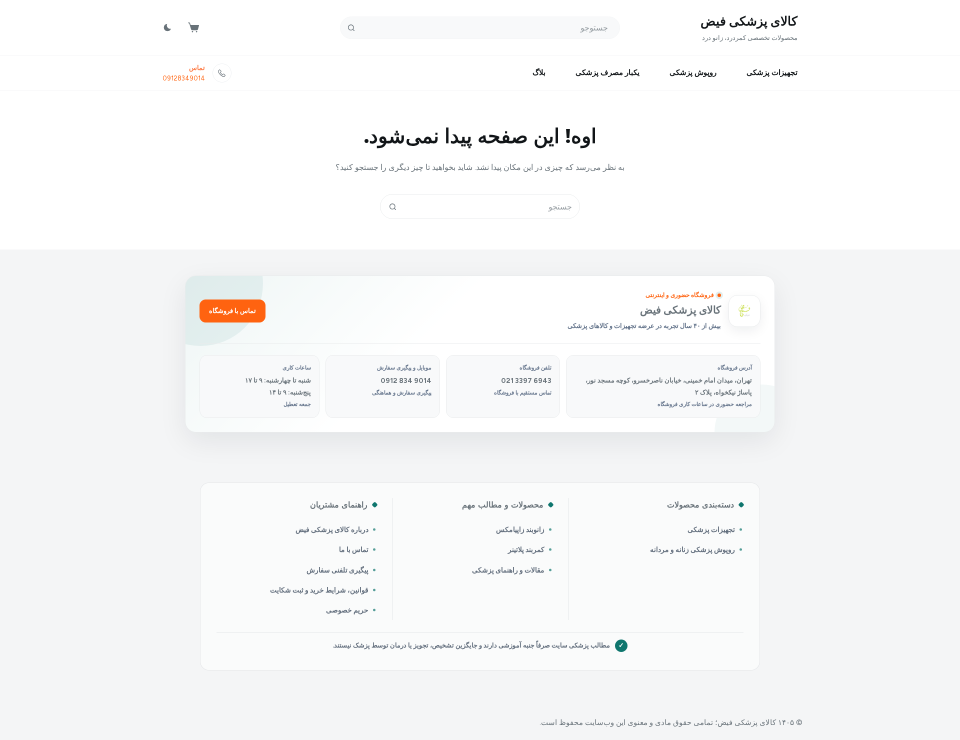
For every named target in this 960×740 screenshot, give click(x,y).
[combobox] (492, 206)
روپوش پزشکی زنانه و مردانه (692, 550)
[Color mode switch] (167, 27)
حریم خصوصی (347, 610)
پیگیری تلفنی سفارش (337, 570)
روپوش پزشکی (693, 72)
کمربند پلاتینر (526, 550)
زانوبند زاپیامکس (520, 530)
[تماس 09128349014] (222, 73)
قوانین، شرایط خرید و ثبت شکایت (319, 590)
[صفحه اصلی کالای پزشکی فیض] (744, 311)
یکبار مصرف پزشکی (608, 72)
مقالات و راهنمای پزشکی (508, 570)
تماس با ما (353, 550)
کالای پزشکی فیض (749, 21)
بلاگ (539, 72)
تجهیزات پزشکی (772, 72)
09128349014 (183, 78)
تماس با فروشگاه (232, 310)
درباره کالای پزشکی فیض (332, 530)
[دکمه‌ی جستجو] (351, 27)
